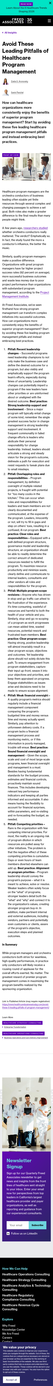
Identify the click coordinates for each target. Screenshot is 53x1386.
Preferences (40, 1379)
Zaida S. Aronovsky (19, 81)
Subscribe (37, 1225)
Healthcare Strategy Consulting (22, 1023)
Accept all (11, 1379)
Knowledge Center (13, 1329)
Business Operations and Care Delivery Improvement (26, 1038)
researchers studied (35, 228)
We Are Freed (10, 1333)
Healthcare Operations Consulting (23, 1034)
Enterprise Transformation (15, 1027)
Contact (7, 1341)
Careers (7, 1337)
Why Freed (8, 1325)
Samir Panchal (17, 92)
